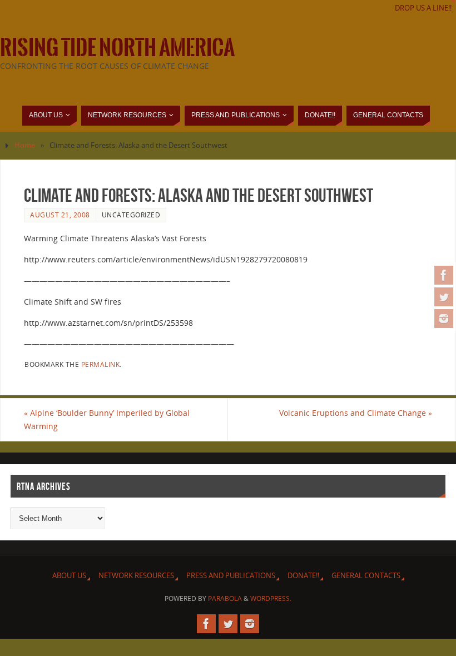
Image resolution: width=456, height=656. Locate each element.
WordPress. (270, 598)
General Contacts (365, 575)
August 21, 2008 (60, 214)
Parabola (225, 598)
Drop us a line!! (423, 8)
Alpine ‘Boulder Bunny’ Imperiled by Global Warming (107, 419)
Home (24, 145)
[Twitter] (443, 296)
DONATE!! (303, 575)
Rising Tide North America (117, 48)
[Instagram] (443, 318)
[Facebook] (443, 275)
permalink (100, 364)
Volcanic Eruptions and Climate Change (355, 412)
